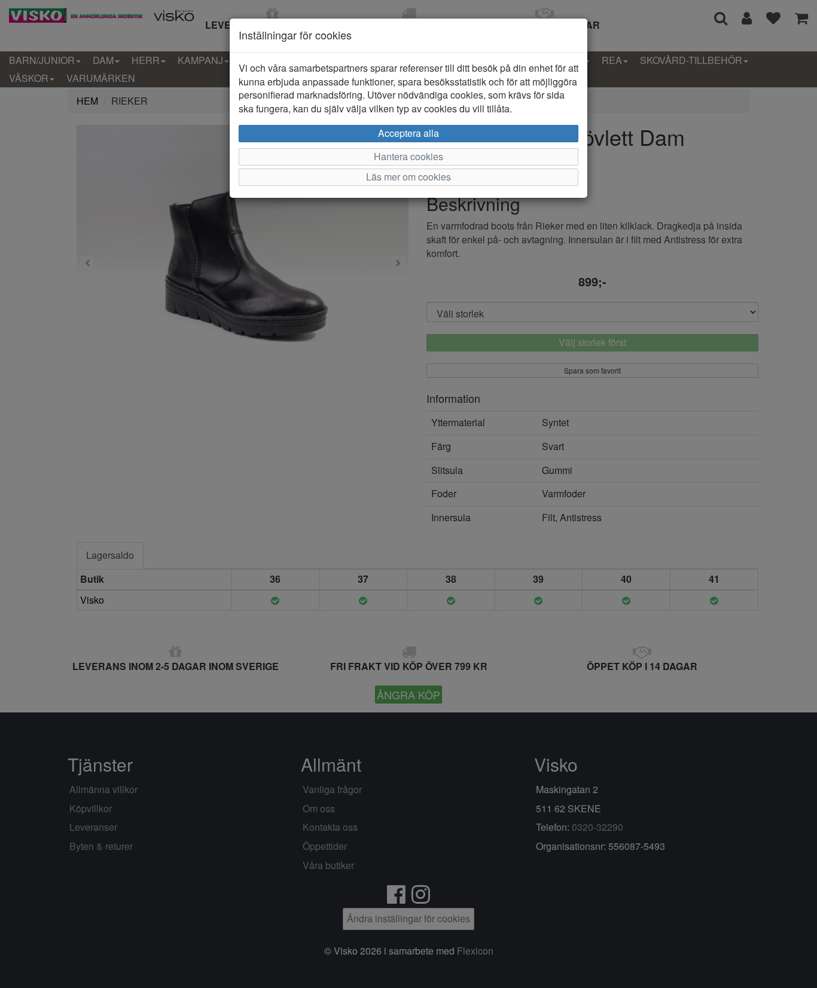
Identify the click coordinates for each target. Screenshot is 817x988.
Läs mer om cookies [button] (408, 176)
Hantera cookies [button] (408, 156)
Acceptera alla (408, 133)
